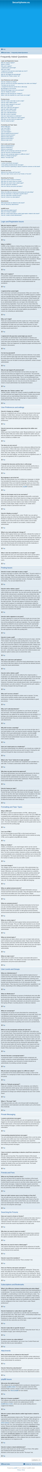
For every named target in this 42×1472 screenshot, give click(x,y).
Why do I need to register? (8, 62)
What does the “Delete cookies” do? (10, 76)
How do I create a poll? (7, 105)
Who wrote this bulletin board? (9, 210)
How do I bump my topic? (7, 121)
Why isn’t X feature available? (8, 211)
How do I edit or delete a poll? (8, 109)
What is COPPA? (5, 64)
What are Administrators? (7, 145)
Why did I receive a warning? (8, 114)
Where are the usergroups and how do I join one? (14, 150)
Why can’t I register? (6, 66)
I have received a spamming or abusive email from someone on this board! (20, 166)
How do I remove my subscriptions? (10, 197)
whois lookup (5, 1423)
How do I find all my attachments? (10, 204)
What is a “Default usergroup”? (9, 155)
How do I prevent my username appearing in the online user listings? (19, 83)
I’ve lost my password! (7, 72)
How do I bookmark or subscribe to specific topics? (14, 193)
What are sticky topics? (7, 136)
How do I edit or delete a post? (9, 102)
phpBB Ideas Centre (7, 1404)
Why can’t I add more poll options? (10, 107)
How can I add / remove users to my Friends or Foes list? (16, 173)
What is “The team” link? (7, 157)
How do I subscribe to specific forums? (11, 195)
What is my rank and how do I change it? (11, 93)
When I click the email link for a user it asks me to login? (15, 95)
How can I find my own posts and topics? (12, 186)
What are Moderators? (7, 147)
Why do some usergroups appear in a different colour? (15, 154)
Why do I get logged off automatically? (11, 74)
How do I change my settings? (9, 81)
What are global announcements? (10, 133)
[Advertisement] (21, 25)
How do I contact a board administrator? (11, 215)
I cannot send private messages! (9, 163)
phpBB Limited (11, 1387)
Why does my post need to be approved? (12, 119)
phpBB (25, 486)
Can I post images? (6, 131)
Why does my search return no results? (11, 181)
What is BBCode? (5, 126)
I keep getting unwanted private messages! (12, 164)
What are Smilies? (5, 130)
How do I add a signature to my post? (11, 104)
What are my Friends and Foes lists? (10, 172)
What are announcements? (8, 135)
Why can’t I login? (5, 69)
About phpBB (14, 1390)
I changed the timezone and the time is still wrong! (14, 86)
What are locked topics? (7, 138)
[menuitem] (3, 49)
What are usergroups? (7, 149)
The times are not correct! (8, 85)
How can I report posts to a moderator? (11, 116)
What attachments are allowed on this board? (13, 202)
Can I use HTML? (5, 128)
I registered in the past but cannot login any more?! (14, 71)
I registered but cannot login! (8, 67)
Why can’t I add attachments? (9, 112)
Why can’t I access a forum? (8, 110)
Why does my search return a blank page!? (12, 183)
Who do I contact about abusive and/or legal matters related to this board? (20, 213)
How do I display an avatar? (8, 91)
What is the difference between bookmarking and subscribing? (17, 192)
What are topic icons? (6, 140)
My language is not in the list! (8, 88)
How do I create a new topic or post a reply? (12, 101)
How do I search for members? (9, 184)
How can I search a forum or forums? (11, 179)
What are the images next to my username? (12, 90)
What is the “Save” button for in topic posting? (13, 117)
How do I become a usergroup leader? (11, 152)
